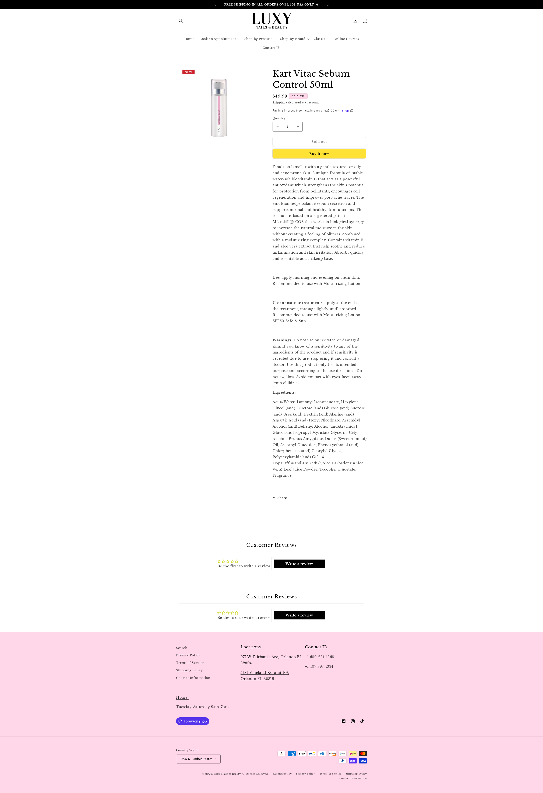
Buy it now (319, 154)
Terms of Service (190, 663)
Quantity (279, 118)
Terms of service (330, 773)
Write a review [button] (299, 564)
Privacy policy (305, 773)
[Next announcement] (328, 4)
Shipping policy (356, 773)
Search (182, 648)
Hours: (182, 697)
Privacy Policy (188, 655)
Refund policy (282, 773)
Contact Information (193, 678)
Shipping (279, 102)
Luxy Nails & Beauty (228, 773)
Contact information (353, 777)
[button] (180, 20)
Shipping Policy (189, 670)
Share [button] (282, 498)
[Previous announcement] (215, 4)
